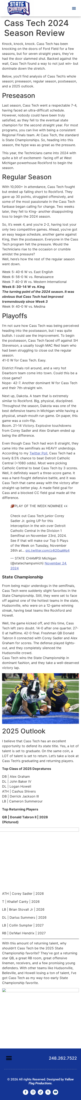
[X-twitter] (48, 1092)
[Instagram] (33, 1092)
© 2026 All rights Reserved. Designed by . (40, 1081)
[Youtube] (55, 1092)
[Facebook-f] (25, 1092)
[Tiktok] (40, 1092)
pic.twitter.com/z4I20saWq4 (48, 550)
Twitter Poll (38, 453)
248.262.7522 (63, 1058)
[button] (74, 8)
